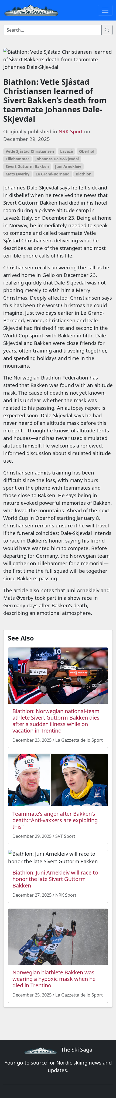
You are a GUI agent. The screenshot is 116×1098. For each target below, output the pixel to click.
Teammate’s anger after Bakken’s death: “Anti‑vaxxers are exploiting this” (55, 820)
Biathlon (83, 174)
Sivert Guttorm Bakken (27, 166)
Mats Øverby (17, 174)
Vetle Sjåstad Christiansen (30, 151)
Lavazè (66, 151)
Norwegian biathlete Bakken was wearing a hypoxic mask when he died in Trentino (53, 979)
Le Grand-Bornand (53, 174)
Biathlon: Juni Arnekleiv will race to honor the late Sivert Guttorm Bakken (55, 879)
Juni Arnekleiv (68, 166)
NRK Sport (71, 131)
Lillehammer (17, 158)
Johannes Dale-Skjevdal (57, 158)
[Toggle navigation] (105, 10)
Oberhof (86, 151)
